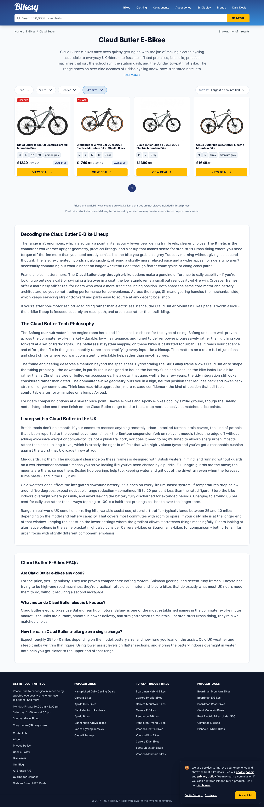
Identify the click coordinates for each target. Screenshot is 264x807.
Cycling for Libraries (25, 776)
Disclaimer (211, 795)
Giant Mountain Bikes (210, 710)
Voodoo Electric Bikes (149, 729)
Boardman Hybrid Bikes (151, 691)
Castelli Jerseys (84, 735)
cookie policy (245, 772)
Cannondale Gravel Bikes (90, 722)
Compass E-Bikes (208, 722)
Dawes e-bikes (120, 401)
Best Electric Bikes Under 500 (216, 716)
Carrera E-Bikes (146, 710)
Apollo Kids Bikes (85, 704)
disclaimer (203, 785)
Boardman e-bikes (167, 527)
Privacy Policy (22, 745)
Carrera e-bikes (134, 527)
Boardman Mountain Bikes (214, 691)
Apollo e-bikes (153, 401)
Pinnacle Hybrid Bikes (211, 729)
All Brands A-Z (22, 770)
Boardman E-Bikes (209, 697)
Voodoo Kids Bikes (148, 735)
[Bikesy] (26, 7)
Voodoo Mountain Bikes (151, 754)
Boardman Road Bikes (211, 704)
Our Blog (18, 764)
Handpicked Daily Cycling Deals (94, 691)
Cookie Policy (21, 751)
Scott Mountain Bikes (149, 747)
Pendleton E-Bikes (147, 716)
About (17, 739)
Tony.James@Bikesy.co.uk (30, 725)
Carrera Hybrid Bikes (149, 697)
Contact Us (20, 733)
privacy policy (206, 776)
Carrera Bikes (83, 697)
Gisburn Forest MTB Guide (29, 783)
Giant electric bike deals (89, 710)
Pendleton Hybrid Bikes (151, 722)
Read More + (132, 74)
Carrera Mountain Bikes (151, 704)
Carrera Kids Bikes (147, 741)
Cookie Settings (194, 795)
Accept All (245, 795)
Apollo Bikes (82, 716)
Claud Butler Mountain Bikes (178, 306)
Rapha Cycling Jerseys (89, 729)
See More (33, 699)
